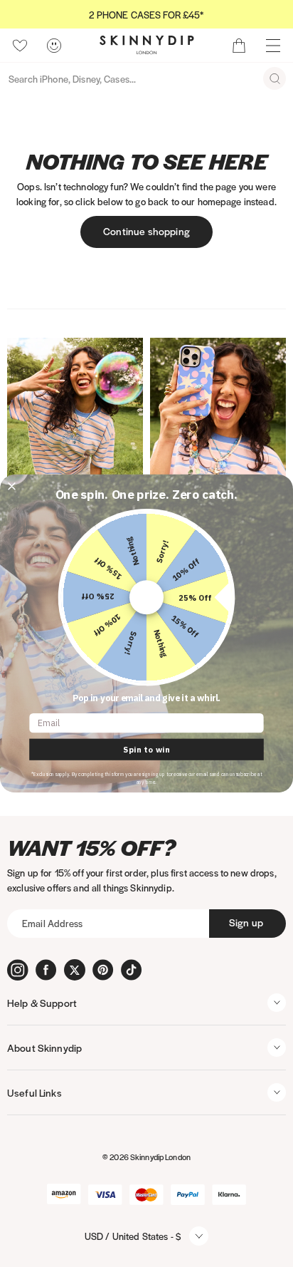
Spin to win (146, 750)
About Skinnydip (44, 1047)
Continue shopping (146, 231)
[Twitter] (74, 970)
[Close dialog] (11, 486)
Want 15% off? (91, 847)
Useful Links (34, 1092)
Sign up (246, 922)
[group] (146, 14)
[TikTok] (131, 970)
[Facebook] (46, 970)
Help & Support (42, 1002)
